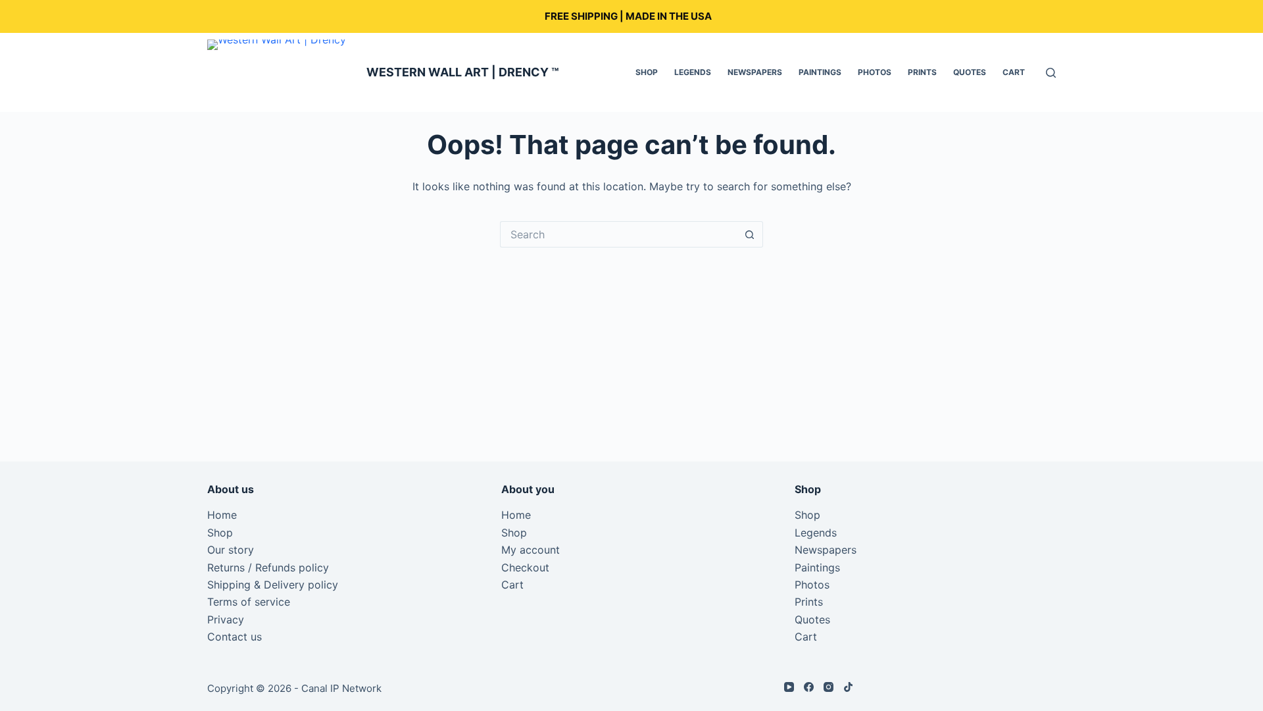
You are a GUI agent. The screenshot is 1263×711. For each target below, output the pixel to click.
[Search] (1051, 73)
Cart (1014, 72)
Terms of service (248, 601)
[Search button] (750, 234)
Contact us (234, 636)
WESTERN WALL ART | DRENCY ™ (462, 72)
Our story (230, 549)
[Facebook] (809, 687)
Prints (922, 72)
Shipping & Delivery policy (272, 584)
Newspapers (755, 72)
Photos (874, 72)
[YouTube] (789, 687)
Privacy (225, 619)
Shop (646, 72)
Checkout (525, 567)
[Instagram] (828, 687)
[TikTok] (848, 687)
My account (530, 549)
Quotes (969, 72)
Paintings (820, 72)
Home (222, 514)
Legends (692, 72)
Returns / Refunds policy (268, 567)
